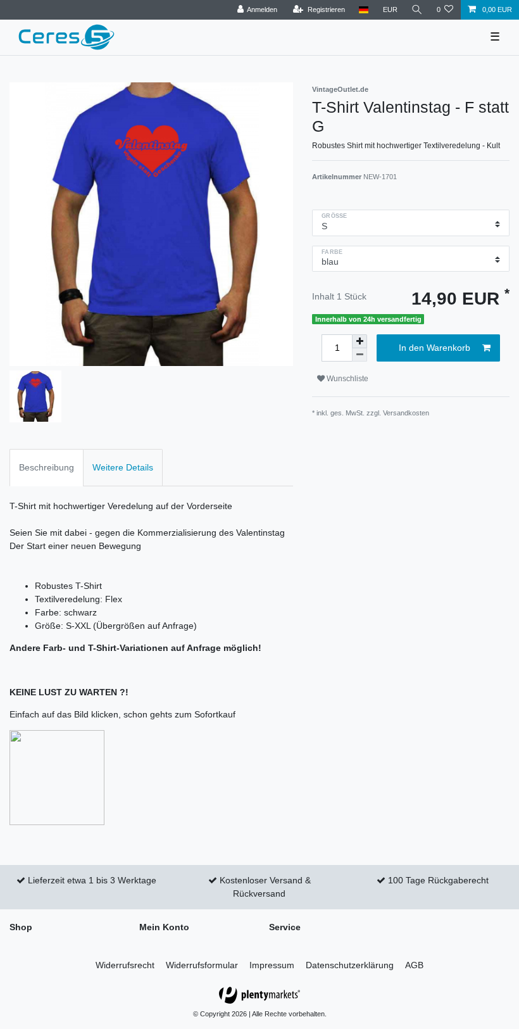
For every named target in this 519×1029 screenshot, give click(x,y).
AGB (414, 965)
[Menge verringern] (359, 355)
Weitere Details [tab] (122, 467)
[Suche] (417, 10)
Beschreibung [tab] (46, 467)
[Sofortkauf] (56, 777)
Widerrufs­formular (202, 965)
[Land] (363, 10)
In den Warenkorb (434, 348)
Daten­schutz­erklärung (350, 965)
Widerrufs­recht (125, 965)
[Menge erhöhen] (359, 341)
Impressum (271, 965)
